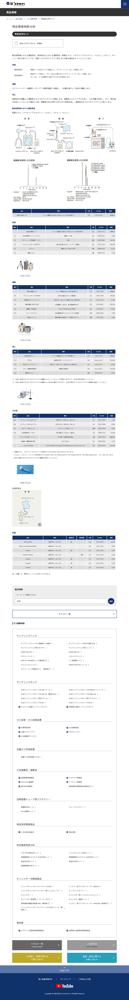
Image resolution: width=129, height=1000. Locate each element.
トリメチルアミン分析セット (79, 853)
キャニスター (26, 895)
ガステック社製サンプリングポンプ (34, 707)
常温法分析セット (75, 861)
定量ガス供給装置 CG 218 (30, 757)
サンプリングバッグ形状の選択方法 (82, 643)
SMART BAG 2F (74, 652)
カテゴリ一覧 (64, 613)
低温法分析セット (27, 861)
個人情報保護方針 (45, 979)
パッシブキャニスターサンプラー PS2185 (36, 886)
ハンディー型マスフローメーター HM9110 (84, 886)
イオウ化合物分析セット (30, 853)
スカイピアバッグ (75, 656)
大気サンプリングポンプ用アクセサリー (83, 698)
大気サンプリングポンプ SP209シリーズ (35, 690)
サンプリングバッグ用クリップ (80, 648)
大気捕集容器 (74, 727)
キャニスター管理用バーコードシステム (35, 899)
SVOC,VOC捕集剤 (27, 782)
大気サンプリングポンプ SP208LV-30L (82, 694)
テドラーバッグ (26, 656)
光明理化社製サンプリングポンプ (81, 707)
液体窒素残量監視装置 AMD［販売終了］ (36, 903)
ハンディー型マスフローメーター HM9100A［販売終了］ (89, 903)
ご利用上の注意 (84, 979)
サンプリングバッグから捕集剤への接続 (35, 643)
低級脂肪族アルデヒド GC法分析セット (35, 857)
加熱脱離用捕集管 (27, 778)
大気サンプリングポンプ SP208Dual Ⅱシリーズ (86, 690)
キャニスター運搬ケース (78, 899)
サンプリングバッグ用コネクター (33, 648)
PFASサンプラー (75, 732)
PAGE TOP (64, 970)
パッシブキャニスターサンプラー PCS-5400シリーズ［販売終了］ (42, 908)
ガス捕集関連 (32, 19)
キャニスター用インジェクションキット (83, 895)
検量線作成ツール (27, 807)
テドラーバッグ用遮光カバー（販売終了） (36, 669)
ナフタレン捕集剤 (75, 782)
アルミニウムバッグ (28, 665)
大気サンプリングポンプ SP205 (32, 703)
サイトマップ (65, 979)
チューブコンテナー (76, 807)
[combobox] (64, 601)
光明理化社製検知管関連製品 (79, 930)
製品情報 (19, 19)
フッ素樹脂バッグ (75, 660)
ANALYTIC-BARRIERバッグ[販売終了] (34, 660)
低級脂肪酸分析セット (29, 865)
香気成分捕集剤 (26, 786)
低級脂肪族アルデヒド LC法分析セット (83, 857)
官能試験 (72, 832)
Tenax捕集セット (27, 811)
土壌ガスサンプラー (28, 732)
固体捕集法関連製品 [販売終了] (80, 786)
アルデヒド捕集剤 (75, 778)
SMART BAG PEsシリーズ (78, 665)
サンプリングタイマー (77, 891)
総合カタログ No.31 (31, 43)
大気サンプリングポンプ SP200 (80, 703)
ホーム (9, 19)
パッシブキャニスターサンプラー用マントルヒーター (40, 891)
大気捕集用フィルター (29, 736)
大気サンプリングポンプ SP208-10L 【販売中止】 (39, 694)
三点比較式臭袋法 (27, 832)
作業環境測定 (26, 727)
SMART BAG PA (26, 652)
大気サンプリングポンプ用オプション (35, 698)
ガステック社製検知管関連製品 (32, 930)
